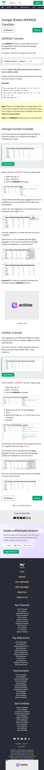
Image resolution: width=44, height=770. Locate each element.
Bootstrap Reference (21, 654)
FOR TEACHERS (22, 587)
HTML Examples (21, 675)
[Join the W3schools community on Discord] (21, 518)
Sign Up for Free (11, 551)
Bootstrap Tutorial (22, 623)
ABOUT (25, 744)
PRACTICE (22, 592)
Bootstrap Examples (21, 689)
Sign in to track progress (22, 505)
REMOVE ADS (22, 323)
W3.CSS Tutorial (22, 621)
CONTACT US (22, 597)
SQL (33, 7)
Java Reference (21, 660)
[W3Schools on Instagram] (27, 518)
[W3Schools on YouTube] (14, 518)
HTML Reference (21, 642)
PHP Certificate (22, 720)
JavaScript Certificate (22, 712)
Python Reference (21, 650)
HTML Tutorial (22, 609)
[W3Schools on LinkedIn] (17, 518)
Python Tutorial (22, 619)
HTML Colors (21, 658)
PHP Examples (21, 691)
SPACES (22, 577)
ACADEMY (21, 747)
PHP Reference (21, 656)
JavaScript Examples (21, 679)
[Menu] (2, 7)
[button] (20, 3)
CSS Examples (21, 677)
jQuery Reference (21, 664)
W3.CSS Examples (21, 687)
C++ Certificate (22, 726)
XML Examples (21, 695)
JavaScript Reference (21, 646)
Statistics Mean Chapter (11, 114)
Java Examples (21, 693)
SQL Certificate (22, 716)
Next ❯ (37, 30)
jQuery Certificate (22, 722)
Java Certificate (22, 724)
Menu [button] (12, 3)
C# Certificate (22, 728)
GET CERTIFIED (22, 582)
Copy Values (7, 164)
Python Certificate (22, 718)
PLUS (22, 571)
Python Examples (21, 685)
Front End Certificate (22, 714)
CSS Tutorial (22, 611)
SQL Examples (21, 683)
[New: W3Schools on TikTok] (30, 518)
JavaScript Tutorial (22, 613)
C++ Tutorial (22, 630)
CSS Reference (21, 644)
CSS (15, 7)
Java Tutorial (22, 628)
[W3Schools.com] (22, 566)
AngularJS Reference (21, 662)
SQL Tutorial (22, 617)
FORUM (18, 744)
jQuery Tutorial (22, 632)
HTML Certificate (22, 708)
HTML (9, 7)
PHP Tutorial (22, 626)
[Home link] (4, 2)
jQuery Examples (21, 697)
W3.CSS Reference (21, 652)
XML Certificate (22, 730)
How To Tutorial (22, 615)
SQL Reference (21, 648)
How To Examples (21, 681)
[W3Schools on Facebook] (24, 518)
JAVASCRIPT (24, 7)
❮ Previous (8, 30)
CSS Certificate (22, 710)
